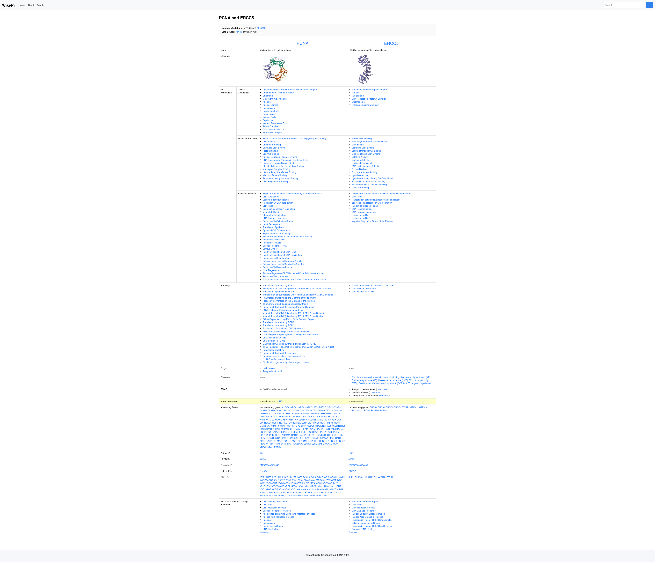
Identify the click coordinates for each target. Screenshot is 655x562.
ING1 (281, 422)
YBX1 (270, 447)
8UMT (333, 489)
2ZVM (318, 477)
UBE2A (333, 441)
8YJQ (301, 492)
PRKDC (273, 435)
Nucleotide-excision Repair (365, 205)
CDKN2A (264, 413)
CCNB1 (337, 407)
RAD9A (302, 435)
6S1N (338, 483)
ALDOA (286, 407)
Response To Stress (273, 526)
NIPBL (318, 425)
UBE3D (279, 444)
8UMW (269, 492)
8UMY (277, 492)
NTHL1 (341, 425)
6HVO (306, 483)
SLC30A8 (323, 438)
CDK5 (314, 410)
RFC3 (340, 435)
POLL (329, 431)
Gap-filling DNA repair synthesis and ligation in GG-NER (290, 334)
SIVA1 (315, 438)
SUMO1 (278, 441)
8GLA (306, 489)
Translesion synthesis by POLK (278, 322)
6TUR (364, 477)
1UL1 (280, 477)
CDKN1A (328, 410)
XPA (320, 444)
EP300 (299, 416)
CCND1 (263, 410)
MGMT (323, 422)
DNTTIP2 (264, 416)
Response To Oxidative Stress (278, 221)
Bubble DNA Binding (362, 138)
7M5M (313, 486)
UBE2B (341, 441)
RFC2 (333, 435)
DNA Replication (271, 196)
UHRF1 (287, 444)
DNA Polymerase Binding (275, 181)
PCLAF (297, 428)
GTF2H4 (423, 407)
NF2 (281, 401)
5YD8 (262, 483)
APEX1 (294, 407)
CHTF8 (297, 413)
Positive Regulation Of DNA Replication (282, 254)
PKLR (327, 428)
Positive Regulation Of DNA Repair (280, 251)
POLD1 (263, 431)
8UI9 (322, 489)
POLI (316, 431)
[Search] (649, 5)
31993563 (383, 395)
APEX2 (302, 407)
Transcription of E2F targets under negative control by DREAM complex (298, 294)
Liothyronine (269, 368)
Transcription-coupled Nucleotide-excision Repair (375, 199)
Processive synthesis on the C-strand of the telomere (289, 300)
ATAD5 (309, 407)
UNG (294, 444)
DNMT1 (330, 413)
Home (22, 5)
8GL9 (299, 489)
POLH (311, 431)
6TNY (269, 486)
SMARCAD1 (335, 438)
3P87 (330, 477)
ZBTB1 (277, 447)
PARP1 (270, 428)
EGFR (285, 416)
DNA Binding (269, 141)
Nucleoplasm (269, 107)
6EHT (274, 483)
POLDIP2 (295, 431)
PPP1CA (264, 435)
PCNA (303, 43)
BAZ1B (322, 407)
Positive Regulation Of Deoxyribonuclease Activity (287, 236)
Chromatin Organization (274, 215)
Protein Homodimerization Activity (368, 181)
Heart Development (272, 224)
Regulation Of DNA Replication (278, 202)
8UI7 (311, 489)
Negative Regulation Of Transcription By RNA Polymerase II (292, 193)
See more (264, 532)
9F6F (318, 495)
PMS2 (333, 428)
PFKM (305, 428)
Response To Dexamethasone (277, 267)
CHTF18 (289, 413)
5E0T (288, 480)
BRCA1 (373, 407)
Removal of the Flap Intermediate (279, 352)
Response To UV (360, 215)
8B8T (268, 489)
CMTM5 (305, 413)
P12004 (263, 471)
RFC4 (262, 438)
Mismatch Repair (271, 211)
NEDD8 (310, 425)
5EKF (351, 477)
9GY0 (324, 495)
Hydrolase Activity (361, 175)
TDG (292, 441)
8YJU (320, 492)
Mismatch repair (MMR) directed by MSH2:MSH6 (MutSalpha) (293, 313)
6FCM (281, 483)
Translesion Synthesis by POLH (278, 291)
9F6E (312, 495)
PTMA (287, 435)
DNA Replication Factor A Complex (369, 98)
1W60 (299, 477)
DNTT (337, 413)
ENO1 (292, 416)
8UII (327, 489)
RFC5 (269, 438)
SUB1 (270, 441)
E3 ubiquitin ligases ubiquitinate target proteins (286, 362)
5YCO (339, 480)
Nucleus (267, 101)
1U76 (268, 477)
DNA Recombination (362, 208)
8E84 (281, 489)
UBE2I (272, 444)
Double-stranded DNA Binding (366, 150)
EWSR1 (406, 407)
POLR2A (375, 410)
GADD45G (322, 419)
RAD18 (294, 435)
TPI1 (316, 441)
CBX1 (330, 407)
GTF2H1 (414, 407)
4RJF (276, 480)
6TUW (377, 477)
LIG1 (310, 422)
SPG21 (263, 441)
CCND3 (271, 410)
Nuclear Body (269, 117)
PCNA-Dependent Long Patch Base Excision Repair (288, 319)
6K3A (313, 483)
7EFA (287, 486)
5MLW (325, 480)
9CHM (281, 495)
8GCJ (293, 489)
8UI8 (317, 489)
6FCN (287, 483)
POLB (340, 428)
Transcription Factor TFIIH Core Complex (372, 519)
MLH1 (330, 422)
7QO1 (262, 489)
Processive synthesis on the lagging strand (284, 356)
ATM (316, 407)
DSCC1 (273, 416)
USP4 (300, 444)
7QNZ (338, 486)
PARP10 (279, 428)
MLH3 (337, 422)
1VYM (293, 477)
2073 (350, 453)
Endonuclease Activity (363, 163)
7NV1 (332, 486)
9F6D (306, 495)
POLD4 (286, 431)
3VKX (342, 477)
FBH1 (285, 419)
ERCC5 (391, 43)
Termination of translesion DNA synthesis (283, 328)
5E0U (294, 480)
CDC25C (287, 410)
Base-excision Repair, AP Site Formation (372, 202)
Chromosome (358, 101)
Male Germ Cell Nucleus (275, 98)
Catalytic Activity (360, 156)
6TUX (383, 477)
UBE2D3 (264, 444)
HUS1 (275, 422)
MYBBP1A (301, 425)
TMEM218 (308, 441)
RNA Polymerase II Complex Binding (370, 141)
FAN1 (262, 419)
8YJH (289, 492)
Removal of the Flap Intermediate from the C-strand (288, 306)
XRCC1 (326, 444)
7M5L (306, 486)
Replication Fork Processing (276, 233)
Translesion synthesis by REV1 (278, 285)
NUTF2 (263, 428)
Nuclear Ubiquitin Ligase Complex (368, 513)
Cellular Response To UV (275, 245)
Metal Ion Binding (360, 187)
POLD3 (278, 431)
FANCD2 (270, 419)
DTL (279, 416)
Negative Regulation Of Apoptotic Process (372, 221)
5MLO (319, 480)
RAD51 (383, 410)
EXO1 (338, 416)
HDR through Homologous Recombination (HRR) (286, 331)
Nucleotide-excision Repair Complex (369, 89)
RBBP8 (310, 435)
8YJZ (338, 492)
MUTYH (291, 425)
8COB (275, 489)
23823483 (375, 392)
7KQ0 (294, 486)
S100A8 (291, 438)
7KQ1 (300, 486)
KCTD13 (288, 422)
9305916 (261, 27)
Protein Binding (270, 150)
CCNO (279, 410)
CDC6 (295, 410)
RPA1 (283, 438)
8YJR (307, 492)
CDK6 (321, 410)
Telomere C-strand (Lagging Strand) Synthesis (285, 303)
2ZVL (312, 477)
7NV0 (326, 486)
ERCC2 (389, 407)
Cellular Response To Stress (277, 510)
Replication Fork (271, 111)
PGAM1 (313, 428)
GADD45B (311, 419)
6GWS (299, 483)
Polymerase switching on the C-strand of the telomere (289, 297)
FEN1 (292, 419)
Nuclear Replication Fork (275, 123)
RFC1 (327, 435)
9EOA (300, 495)
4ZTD (282, 480)
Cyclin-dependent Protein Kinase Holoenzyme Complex (290, 89)
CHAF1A (279, 413)
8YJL (295, 492)
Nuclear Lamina (270, 104)
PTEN (280, 435)
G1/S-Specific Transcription (276, 359)
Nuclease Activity (360, 159)
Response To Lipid (272, 242)
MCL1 (316, 422)
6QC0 (319, 483)
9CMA (294, 495)
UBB (321, 441)
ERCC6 (314, 416)
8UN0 (283, 492)
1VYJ (286, 477)
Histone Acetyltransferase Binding (279, 172)
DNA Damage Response (275, 218)
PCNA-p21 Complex (272, 132)
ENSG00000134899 (358, 465)
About (31, 5)
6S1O (262, 486)
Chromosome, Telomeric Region (278, 92)
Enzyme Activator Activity (364, 172)
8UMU (340, 489)
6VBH (390, 477)
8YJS (314, 492)
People (40, 5)
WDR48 (307, 444)
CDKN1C (338, 410)
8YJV (326, 492)
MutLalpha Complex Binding (276, 169)
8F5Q (287, 489)
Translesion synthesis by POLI (278, 325)
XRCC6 (263, 447)
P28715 (352, 471)
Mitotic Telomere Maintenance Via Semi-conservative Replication (295, 279)
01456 (263, 459)
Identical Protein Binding (275, 175)
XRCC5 (334, 444)
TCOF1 (285, 441)
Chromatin (268, 95)
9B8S (262, 495)
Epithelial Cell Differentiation (276, 230)
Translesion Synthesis (274, 227)
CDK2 (308, 410)
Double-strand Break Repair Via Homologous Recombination (381, 193)
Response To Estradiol (274, 239)
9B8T (268, 495)
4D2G (270, 480)
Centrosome (269, 114)
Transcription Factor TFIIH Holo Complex (372, 526)
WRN (314, 444)
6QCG (326, 483)
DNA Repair (268, 205)
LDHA (304, 422)
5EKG (358, 477)
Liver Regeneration (272, 270)
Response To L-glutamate (275, 276)
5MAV (312, 480)
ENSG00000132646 (269, 465)
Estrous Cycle (270, 248)
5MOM (332, 480)
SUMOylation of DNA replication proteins (283, 310)
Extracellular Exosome (274, 129)
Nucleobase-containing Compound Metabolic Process (289, 513)
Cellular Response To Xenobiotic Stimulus (283, 264)
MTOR (283, 425)
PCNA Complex (270, 126)
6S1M (332, 483)
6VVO (281, 486)
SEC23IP (306, 438)
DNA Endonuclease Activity (365, 166)
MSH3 (269, 425)
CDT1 (272, 413)
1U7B (274, 477)
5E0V (300, 480)
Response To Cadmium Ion (276, 258)
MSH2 (263, 425)
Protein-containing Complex (365, 104)
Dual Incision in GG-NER (275, 337)
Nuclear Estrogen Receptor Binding (280, 156)
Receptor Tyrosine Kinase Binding (279, 163)
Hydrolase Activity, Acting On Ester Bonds (373, 178)
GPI (262, 422)
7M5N (319, 486)
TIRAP (298, 441)
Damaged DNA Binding (274, 147)
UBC (326, 441)
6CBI (268, 483)
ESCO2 (331, 416)
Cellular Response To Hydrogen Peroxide (283, 261)
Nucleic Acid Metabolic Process (278, 516)
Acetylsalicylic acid (272, 371)
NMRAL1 (326, 425)
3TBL (336, 477)
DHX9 (322, 413)
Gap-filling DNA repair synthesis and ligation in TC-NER (290, 343)
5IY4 (306, 480)
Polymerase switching (273, 349)
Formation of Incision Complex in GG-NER (373, 285)
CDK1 (301, 410)
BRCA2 (381, 407)
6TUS (370, 477)
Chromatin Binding (272, 144)
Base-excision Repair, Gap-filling (279, 208)
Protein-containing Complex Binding (280, 178)
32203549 (382, 389)
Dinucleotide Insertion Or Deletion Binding (283, 166)
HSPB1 (352, 410)
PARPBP (288, 428)
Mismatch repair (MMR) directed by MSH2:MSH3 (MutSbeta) (293, 316)
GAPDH (332, 419)
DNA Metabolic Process (274, 507)
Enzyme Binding (271, 153)
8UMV (263, 492)
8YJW (333, 492)
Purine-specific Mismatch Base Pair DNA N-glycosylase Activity (294, 138)
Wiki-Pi (8, 5)
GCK (339, 419)
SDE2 (298, 438)
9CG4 (274, 495)
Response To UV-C (361, 218)
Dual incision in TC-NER (274, 340)
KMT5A (297, 422)
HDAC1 (267, 422)
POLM (336, 431)
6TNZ (275, 486)
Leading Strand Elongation (276, 199)
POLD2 (271, 431)
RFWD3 (276, 438)
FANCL (278, 419)
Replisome (268, 120)
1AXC (262, 477)
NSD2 (335, 425)
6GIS (293, 483)
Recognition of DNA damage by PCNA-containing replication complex (297, 288)
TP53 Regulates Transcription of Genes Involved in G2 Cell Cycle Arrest (298, 346)
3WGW (263, 480)
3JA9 (324, 477)
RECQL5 (319, 435)
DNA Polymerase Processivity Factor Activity (285, 159)
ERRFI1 (323, 416)
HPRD (239, 31)
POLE (304, 431)
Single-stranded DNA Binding (366, 153)
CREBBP (314, 413)
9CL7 (287, 495)
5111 (262, 453)
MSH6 (276, 425)
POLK (323, 431)
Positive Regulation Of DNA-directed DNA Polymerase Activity (294, 273)
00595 (351, 459)
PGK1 (320, 428)
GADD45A (300, 419)
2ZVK (306, 477)
